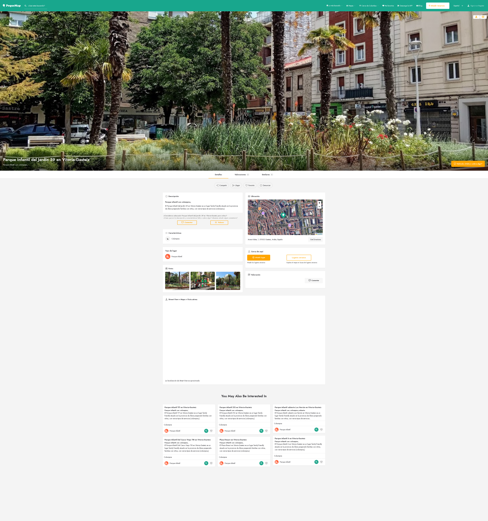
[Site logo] (12, 5)
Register (481, 5)
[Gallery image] (177, 281)
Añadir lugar (260, 257)
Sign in (473, 5)
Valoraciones (241, 174)
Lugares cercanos (299, 257)
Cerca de (368, 5)
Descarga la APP (406, 5)
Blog (420, 5)
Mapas (350, 5)
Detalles (218, 174)
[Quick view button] (206, 431)
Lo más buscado (334, 5)
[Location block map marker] (283, 215)
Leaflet (319, 234)
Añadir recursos (437, 5)
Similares (267, 174)
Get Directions (315, 239)
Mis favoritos (389, 5)
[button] (285, 217)
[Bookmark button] (211, 431)
